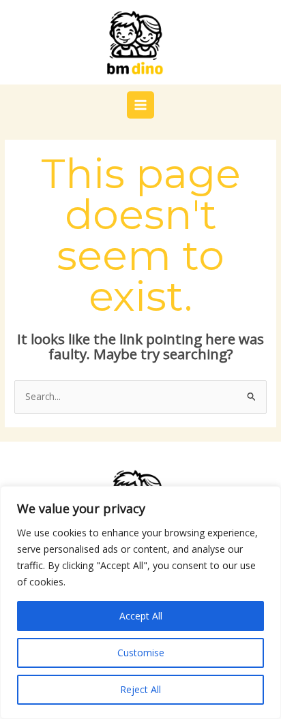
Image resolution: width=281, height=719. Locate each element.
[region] (140, 602)
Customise (140, 652)
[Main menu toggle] (141, 105)
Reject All (140, 689)
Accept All (140, 615)
